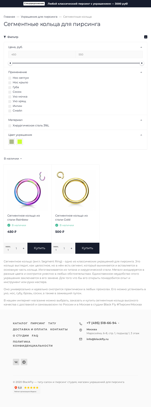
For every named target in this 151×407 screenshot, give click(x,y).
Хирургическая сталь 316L (31, 125)
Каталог (20, 323)
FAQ (35, 335)
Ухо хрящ (19, 101)
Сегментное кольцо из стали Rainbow (23, 218)
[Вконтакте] (16, 362)
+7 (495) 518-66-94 (102, 323)
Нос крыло (20, 82)
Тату (52, 323)
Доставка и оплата (30, 329)
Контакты (59, 329)
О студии (21, 335)
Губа (16, 87)
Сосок (17, 91)
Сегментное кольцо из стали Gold (71, 218)
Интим (17, 106)
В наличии (11, 158)
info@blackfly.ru (98, 339)
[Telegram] (24, 362)
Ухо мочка (20, 96)
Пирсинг (38, 323)
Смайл (17, 110)
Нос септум (21, 77)
